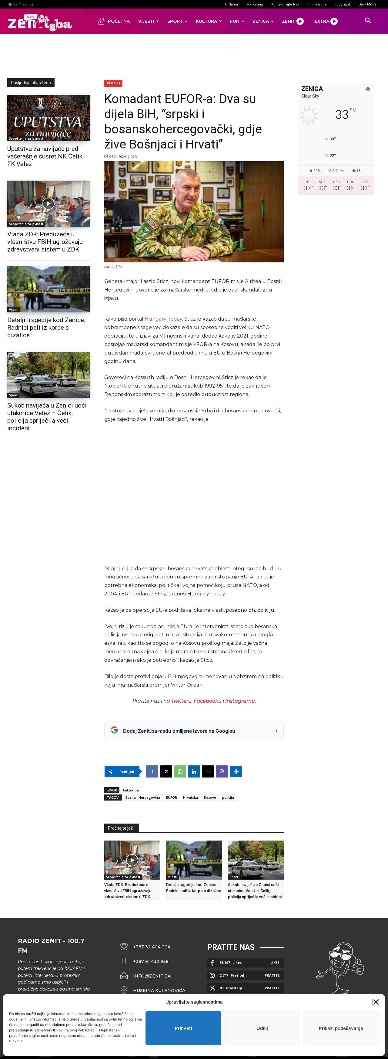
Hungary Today (163, 319)
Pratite (272, 975)
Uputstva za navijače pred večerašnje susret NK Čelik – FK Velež (47, 156)
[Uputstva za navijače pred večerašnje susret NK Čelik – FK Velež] (48, 118)
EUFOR (171, 797)
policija (228, 797)
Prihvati (183, 1028)
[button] (376, 1002)
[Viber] (222, 771)
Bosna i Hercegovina (142, 797)
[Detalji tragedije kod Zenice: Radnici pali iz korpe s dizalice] (48, 289)
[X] (166, 771)
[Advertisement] (194, 54)
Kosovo (210, 797)
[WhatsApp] (180, 771)
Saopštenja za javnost (26, 138)
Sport (13, 395)
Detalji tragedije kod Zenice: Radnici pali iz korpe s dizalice (46, 327)
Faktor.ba (131, 790)
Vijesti (13, 310)
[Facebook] (152, 771)
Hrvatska (190, 797)
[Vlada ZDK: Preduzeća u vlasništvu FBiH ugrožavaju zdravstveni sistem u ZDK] (48, 204)
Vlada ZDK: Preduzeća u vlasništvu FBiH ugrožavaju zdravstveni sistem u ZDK (45, 242)
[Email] (208, 771)
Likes (274, 962)
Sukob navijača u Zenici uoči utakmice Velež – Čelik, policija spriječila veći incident (47, 417)
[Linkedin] (194, 771)
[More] (236, 771)
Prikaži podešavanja (341, 1028)
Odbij (262, 1028)
